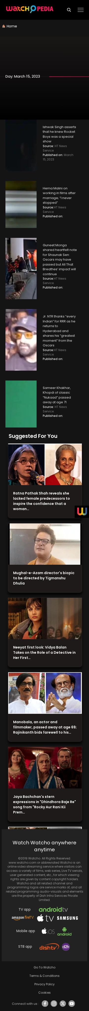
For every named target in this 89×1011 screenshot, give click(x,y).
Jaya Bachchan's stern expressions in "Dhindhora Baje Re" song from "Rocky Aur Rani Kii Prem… (44, 804)
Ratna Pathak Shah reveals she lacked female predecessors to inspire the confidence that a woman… (41, 501)
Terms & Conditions (44, 976)
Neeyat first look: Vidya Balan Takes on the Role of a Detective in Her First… (44, 652)
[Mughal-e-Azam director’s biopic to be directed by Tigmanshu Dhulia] (45, 544)
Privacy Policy (44, 984)
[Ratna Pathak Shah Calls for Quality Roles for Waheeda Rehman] (45, 464)
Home (12, 26)
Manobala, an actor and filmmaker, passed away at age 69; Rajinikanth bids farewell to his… (45, 727)
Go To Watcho (44, 967)
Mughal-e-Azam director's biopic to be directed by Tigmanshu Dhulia (43, 578)
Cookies (44, 992)
